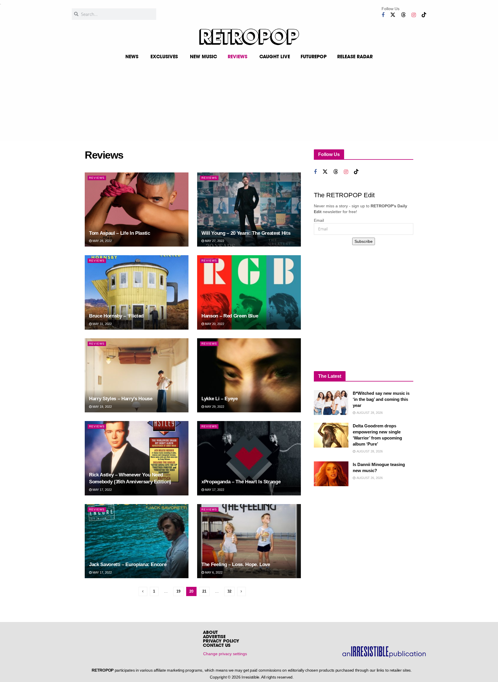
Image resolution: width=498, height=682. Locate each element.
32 (229, 591)
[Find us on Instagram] (414, 15)
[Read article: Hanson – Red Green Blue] (249, 292)
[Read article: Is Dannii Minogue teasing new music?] (331, 473)
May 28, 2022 (102, 241)
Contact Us (217, 646)
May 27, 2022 (214, 241)
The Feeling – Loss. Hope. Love (235, 564)
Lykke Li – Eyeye (219, 398)
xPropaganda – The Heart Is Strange (240, 481)
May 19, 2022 (102, 406)
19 (178, 591)
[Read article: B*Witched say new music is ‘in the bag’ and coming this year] (331, 402)
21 (204, 591)
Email (319, 220)
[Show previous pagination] (143, 591)
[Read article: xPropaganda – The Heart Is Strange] (249, 458)
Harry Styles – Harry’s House (120, 398)
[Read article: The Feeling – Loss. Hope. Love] (249, 541)
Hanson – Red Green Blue (229, 316)
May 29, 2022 (214, 406)
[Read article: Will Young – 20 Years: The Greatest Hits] (249, 209)
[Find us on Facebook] (383, 15)
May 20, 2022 (214, 324)
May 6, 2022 (213, 572)
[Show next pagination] (241, 591)
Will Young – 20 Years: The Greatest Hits (245, 233)
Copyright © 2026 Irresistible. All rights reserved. (252, 677)
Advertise (214, 637)
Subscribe (363, 241)
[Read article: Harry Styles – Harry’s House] (136, 375)
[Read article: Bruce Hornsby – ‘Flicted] (136, 292)
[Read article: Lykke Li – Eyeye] (249, 375)
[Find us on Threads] (403, 15)
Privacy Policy (221, 641)
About (210, 633)
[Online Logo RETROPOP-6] (249, 37)
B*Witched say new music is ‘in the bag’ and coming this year (381, 399)
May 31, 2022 (102, 324)
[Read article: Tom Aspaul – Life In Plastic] (136, 209)
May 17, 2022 (102, 489)
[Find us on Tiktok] (424, 15)
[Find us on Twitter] (392, 15)
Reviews (97, 177)
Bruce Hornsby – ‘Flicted (116, 316)
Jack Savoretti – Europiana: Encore (127, 564)
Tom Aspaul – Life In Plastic (119, 233)
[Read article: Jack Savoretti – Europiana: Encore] (136, 541)
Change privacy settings (225, 653)
